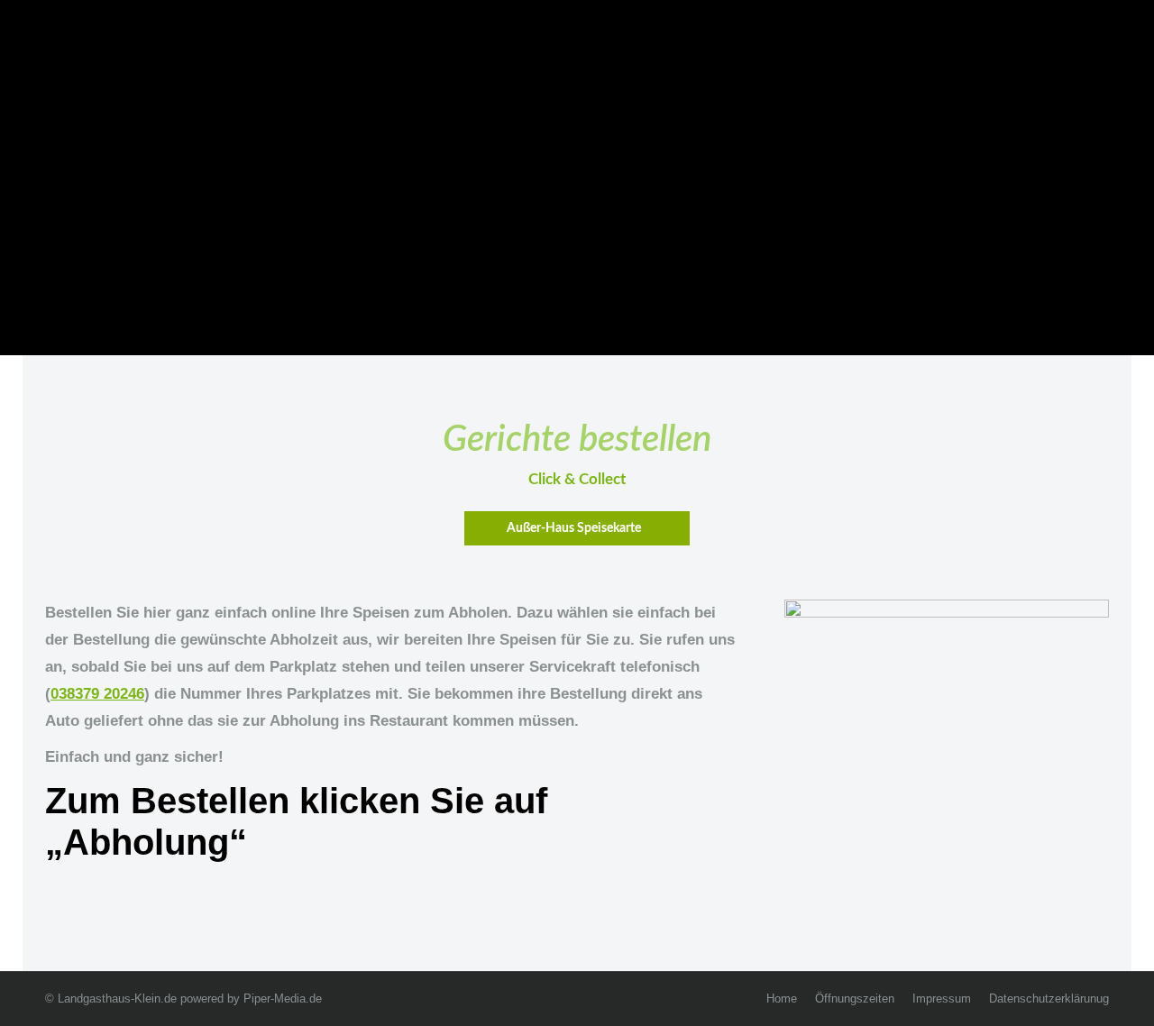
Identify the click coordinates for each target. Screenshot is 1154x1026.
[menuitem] (781, 999)
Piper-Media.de (282, 998)
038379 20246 (97, 693)
